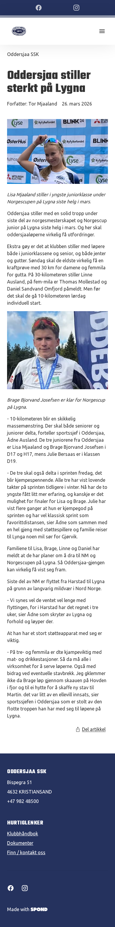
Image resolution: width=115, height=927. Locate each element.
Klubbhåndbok (22, 833)
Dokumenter (20, 843)
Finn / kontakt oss (26, 852)
